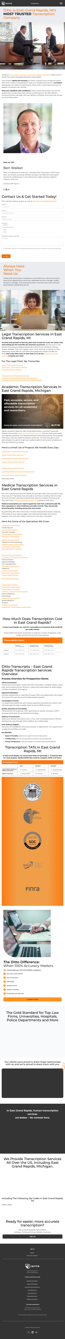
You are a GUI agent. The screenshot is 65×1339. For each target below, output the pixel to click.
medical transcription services (25, 500)
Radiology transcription (10, 598)
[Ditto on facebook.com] (36, 1332)
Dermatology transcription (12, 555)
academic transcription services (30, 433)
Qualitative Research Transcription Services (18, 471)
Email (4, 210)
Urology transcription (10, 605)
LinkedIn (6, 189)
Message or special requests (10, 236)
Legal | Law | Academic (32, 1255)
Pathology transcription (11, 566)
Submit (6, 256)
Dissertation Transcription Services (15, 451)
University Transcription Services (14, 475)
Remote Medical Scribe (10, 540)
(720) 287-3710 (35, 3)
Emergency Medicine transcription (15, 557)
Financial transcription (32, 1284)
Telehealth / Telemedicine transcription (16, 607)
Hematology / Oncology (11, 589)
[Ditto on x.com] (29, 1332)
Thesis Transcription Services (12, 455)
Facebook (8, 189)
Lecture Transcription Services (13, 462)
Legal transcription (32, 1290)
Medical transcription (32, 1296)
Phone (4, 217)
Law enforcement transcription (32, 1287)
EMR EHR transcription (10, 579)
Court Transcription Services (12, 365)
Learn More (32, 999)
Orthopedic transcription (11, 547)
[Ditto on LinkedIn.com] (32, 1332)
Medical (32, 1252)
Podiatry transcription (10, 571)
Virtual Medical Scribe (10, 575)
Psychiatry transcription (11, 573)
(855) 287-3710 (51, 201)
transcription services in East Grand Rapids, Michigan (29, 75)
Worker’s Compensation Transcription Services (19, 378)
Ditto (7, 3)
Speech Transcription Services (13, 468)
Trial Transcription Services (12, 369)
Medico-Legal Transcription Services (15, 376)
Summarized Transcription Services (15, 458)
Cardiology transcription (11, 525)
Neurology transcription (11, 536)
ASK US (32, 1236)
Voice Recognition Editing (11, 549)
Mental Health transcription (12, 534)
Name (4, 204)
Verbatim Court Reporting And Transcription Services (22, 380)
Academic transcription (32, 1280)
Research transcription (32, 1299)
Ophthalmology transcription (13, 544)
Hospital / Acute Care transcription (15, 591)
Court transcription (32, 1293)
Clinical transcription (9, 530)
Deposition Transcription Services (14, 367)
